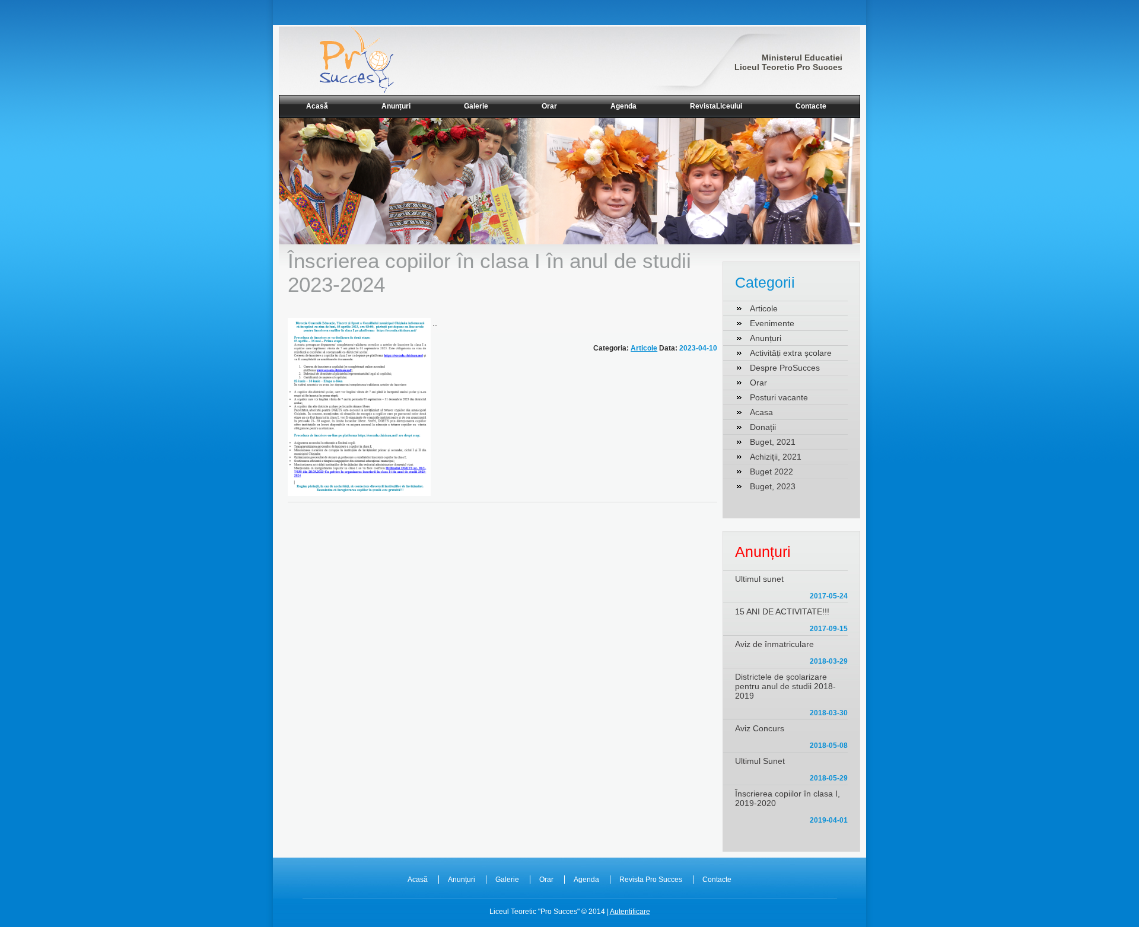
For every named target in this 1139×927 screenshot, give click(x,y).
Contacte (811, 106)
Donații (763, 427)
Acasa (761, 412)
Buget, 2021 (773, 442)
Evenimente (772, 323)
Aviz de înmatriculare (774, 644)
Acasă (317, 106)
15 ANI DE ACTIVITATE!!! (782, 611)
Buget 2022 (771, 471)
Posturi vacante (779, 397)
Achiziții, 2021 (775, 456)
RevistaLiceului (716, 106)
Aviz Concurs (759, 728)
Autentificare (630, 911)
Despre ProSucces (785, 367)
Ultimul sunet (759, 579)
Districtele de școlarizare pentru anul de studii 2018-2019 (785, 686)
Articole (644, 348)
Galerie (476, 106)
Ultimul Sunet (760, 761)
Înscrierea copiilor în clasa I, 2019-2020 (787, 798)
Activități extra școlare (791, 353)
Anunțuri (396, 106)
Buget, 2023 (773, 486)
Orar (549, 106)
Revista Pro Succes (650, 879)
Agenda (623, 106)
